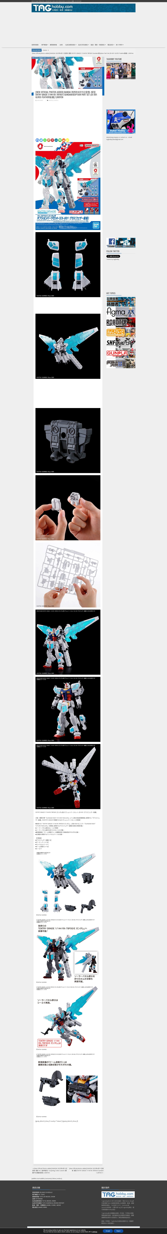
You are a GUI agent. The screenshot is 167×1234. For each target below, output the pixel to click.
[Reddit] (63, 140)
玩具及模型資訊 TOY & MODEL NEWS (44, 1201)
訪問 (61, 45)
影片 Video (119, 45)
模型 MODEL (35, 58)
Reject (118, 1231)
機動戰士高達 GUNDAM (45, 58)
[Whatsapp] (45, 140)
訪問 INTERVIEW (37, 1199)
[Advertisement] (83, 27)
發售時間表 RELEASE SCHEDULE (42, 1192)
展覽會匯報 (53, 45)
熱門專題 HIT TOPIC (38, 1194)
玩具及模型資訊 (70, 45)
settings (94, 1232)
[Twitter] (41, 140)
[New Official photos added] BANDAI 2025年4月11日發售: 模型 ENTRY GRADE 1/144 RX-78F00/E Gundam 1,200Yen (86, 1171)
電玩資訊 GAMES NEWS (39, 1207)
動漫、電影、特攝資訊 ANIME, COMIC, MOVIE (46, 1205)
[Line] (60, 140)
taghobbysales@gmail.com (114, 139)
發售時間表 (35, 45)
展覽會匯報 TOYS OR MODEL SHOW (43, 1197)
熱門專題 (44, 45)
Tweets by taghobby (112, 259)
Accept (108, 1231)
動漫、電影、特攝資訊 (98, 45)
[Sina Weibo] (67, 140)
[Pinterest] (52, 140)
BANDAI (51, 100)
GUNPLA (56, 100)
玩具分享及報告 (83, 45)
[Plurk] (48, 140)
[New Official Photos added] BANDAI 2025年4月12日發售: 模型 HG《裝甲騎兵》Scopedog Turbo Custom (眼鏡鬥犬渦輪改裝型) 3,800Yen (49, 1171)
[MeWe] (56, 140)
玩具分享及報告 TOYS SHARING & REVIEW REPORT (48, 1203)
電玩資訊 (110, 45)
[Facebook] (37, 140)
